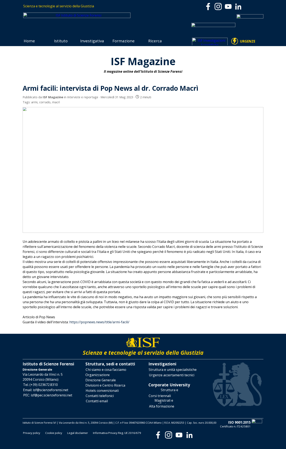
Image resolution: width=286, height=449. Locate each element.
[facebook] (208, 6)
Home (29, 40)
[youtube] (228, 6)
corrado (44, 102)
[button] (40, 384)
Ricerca (155, 40)
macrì (56, 102)
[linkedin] (238, 6)
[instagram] (218, 6)
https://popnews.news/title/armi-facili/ (99, 322)
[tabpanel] (82, 6)
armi (34, 102)
